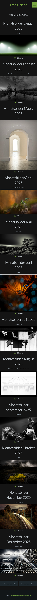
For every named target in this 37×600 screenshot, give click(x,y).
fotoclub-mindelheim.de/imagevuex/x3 (21, 595)
